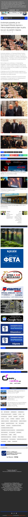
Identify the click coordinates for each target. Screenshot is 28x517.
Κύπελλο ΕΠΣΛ (4, 434)
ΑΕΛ (23, 414)
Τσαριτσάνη (14, 441)
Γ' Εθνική (12, 418)
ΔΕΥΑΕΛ (22, 418)
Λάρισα (14, 434)
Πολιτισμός (3, 441)
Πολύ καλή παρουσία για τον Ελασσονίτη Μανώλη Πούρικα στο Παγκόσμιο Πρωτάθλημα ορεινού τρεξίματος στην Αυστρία (16, 404)
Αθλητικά (15, 416)
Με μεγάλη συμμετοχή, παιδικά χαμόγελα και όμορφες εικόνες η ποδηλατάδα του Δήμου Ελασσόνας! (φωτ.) (15, 397)
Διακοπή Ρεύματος (10, 423)
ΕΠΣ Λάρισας (21, 423)
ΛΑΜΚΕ (10, 434)
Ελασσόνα (8, 425)
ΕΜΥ (16, 423)
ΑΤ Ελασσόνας (4, 416)
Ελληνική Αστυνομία (16, 425)
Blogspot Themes (22, 515)
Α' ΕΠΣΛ (19, 414)
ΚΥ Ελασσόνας (12, 432)
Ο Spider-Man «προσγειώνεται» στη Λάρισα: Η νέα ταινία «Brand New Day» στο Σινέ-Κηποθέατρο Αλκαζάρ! (13, 173)
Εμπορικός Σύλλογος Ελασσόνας (8, 430)
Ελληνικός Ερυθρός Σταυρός (7, 427)
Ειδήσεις (3, 425)
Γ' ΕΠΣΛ (7, 418)
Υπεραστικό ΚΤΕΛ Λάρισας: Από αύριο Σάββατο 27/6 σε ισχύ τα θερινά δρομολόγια (13, 206)
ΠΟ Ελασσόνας (12, 439)
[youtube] (16, 513)
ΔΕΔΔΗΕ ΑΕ (18, 418)
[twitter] (14, 513)
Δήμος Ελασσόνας (5, 421)
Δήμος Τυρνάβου (22, 421)
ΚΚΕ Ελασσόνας (4, 432)
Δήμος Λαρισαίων (14, 421)
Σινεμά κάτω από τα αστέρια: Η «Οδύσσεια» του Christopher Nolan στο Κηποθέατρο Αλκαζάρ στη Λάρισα (13, 189)
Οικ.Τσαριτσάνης (4, 439)
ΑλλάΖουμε (21, 416)
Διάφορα (2, 423)
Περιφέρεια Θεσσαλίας (21, 439)
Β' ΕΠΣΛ (2, 418)
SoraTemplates (10, 515)
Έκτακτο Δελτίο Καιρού (6, 414)
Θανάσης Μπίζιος (20, 430)
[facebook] (12, 513)
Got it (17, 10)
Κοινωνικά (19, 432)
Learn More (12, 10)
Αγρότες (10, 416)
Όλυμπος (15, 414)
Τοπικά (9, 441)
